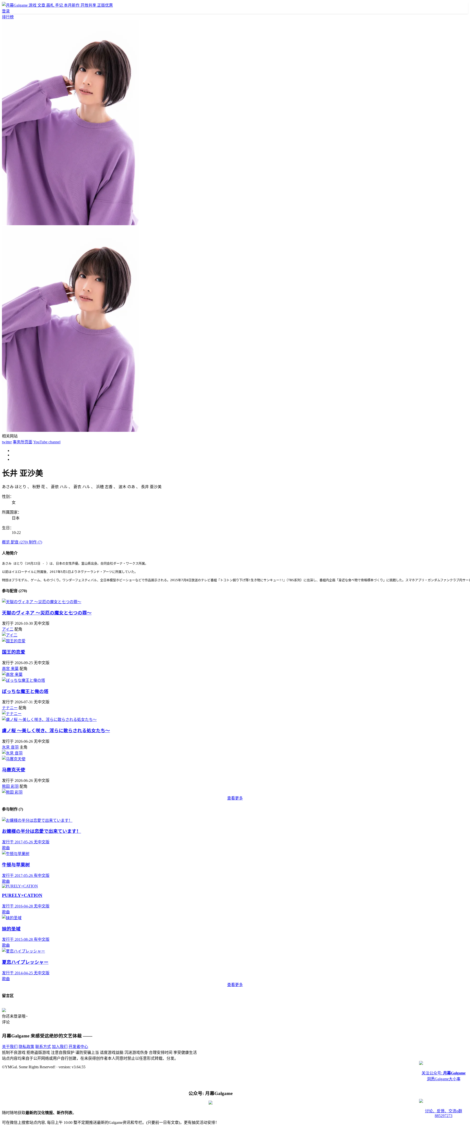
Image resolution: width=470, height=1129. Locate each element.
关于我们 (10, 1047)
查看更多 (235, 798)
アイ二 (7, 629)
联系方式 (43, 1047)
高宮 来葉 (10, 669)
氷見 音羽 (10, 747)
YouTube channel (46, 442)
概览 (6, 542)
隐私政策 (26, 1047)
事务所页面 (22, 442)
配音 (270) (20, 542)
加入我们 (60, 1047)
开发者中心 (78, 1047)
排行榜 (8, 17)
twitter (7, 442)
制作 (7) (35, 542)
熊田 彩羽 (10, 786)
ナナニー (10, 708)
